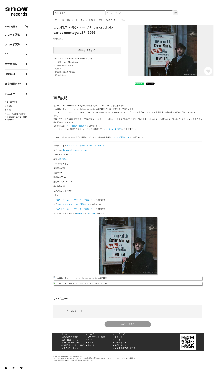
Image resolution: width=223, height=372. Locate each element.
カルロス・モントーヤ (76, 146)
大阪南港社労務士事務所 (125, 348)
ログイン (8, 110)
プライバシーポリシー (70, 348)
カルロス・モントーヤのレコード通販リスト (75, 200)
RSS (90, 340)
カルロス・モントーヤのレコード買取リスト (75, 209)
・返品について (59, 69)
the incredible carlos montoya (75, 150)
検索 (175, 13)
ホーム (64, 334)
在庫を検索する (87, 50)
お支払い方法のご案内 (70, 342)
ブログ (91, 334)
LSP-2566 (63, 159)
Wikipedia (80, 213)
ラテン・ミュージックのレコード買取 (88, 20)
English (91, 345)
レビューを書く (127, 324)
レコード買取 (65, 20)
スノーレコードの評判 (113, 129)
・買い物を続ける (59, 75)
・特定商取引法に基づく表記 (64, 72)
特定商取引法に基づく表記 (72, 345)
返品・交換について (69, 340)
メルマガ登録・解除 (96, 337)
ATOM (90, 342)
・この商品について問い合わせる (65, 62)
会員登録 (8, 106)
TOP (55, 20)
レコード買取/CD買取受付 (75, 126)
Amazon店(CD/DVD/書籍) (15, 114)
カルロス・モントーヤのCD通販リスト (73, 204)
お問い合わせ (120, 345)
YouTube (91, 213)
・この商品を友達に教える (63, 65)
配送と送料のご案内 (69, 337)
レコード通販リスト (121, 137)
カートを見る (11, 26)
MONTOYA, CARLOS (96, 146)
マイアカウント (11, 102)
